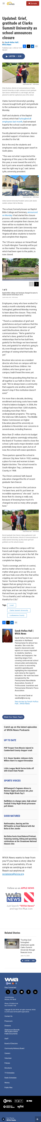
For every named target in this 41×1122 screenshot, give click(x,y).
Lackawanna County (17, 615)
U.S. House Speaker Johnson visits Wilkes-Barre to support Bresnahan (18, 759)
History (7, 1083)
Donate (34, 3)
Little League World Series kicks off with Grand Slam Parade (19, 769)
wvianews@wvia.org (13, 874)
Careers (7, 1053)
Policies (7, 1063)
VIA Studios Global (11, 1031)
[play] (3, 1119)
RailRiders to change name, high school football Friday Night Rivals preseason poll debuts (20, 803)
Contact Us (8, 1016)
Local (12, 605)
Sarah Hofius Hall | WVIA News (10, 43)
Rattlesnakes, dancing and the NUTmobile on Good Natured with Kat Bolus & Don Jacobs (19, 826)
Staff (6, 1039)
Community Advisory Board (14, 1048)
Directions (8, 1068)
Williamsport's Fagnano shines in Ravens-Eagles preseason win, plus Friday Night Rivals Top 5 (18, 790)
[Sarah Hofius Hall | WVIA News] (7, 635)
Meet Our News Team (13, 717)
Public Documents (11, 1034)
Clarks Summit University (19, 610)
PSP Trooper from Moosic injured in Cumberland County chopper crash (18, 749)
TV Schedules (9, 1073)
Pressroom (9, 1021)
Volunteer (8, 1058)
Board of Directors (11, 1043)
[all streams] (38, 1119)
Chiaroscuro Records (12, 1030)
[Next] (36, 284)
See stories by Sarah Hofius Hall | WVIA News (26, 702)
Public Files (8, 1087)
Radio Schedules (11, 1078)
